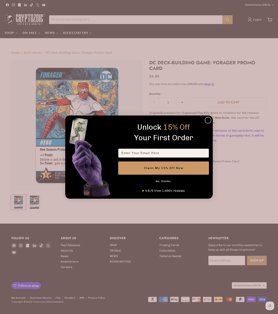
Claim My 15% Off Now (163, 168)
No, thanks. (164, 181)
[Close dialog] (208, 120)
